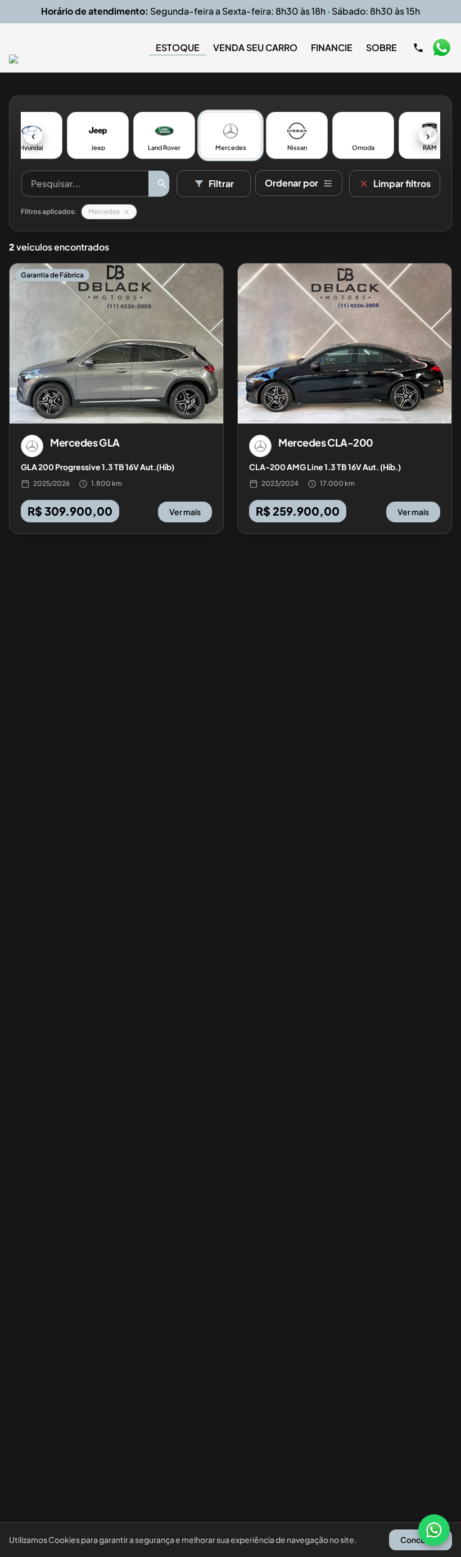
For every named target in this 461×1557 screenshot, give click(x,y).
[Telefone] (418, 47)
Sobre (381, 47)
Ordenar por (291, 183)
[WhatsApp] (434, 1530)
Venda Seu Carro (255, 47)
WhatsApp (441, 48)
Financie (331, 47)
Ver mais (185, 512)
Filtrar (221, 183)
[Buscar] (161, 184)
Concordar (420, 1540)
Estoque (178, 47)
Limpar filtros (402, 183)
